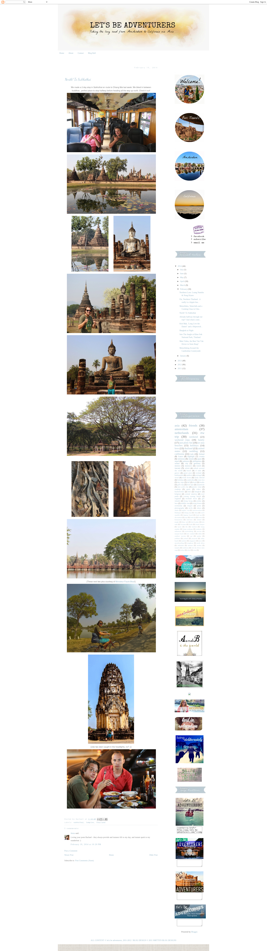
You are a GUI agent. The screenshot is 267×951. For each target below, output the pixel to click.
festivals (193, 517)
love (177, 448)
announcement (197, 510)
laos (176, 503)
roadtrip (178, 489)
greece (177, 473)
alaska (177, 510)
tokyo (199, 508)
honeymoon (178, 519)
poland (186, 538)
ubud (189, 550)
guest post (188, 473)
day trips (180, 482)
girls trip (180, 485)
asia (177, 425)
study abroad (199, 478)
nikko (200, 534)
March (183, 285)
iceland (198, 473)
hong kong (188, 501)
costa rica (200, 480)
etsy (186, 517)
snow (200, 541)
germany (197, 463)
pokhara (177, 538)
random (183, 541)
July (182, 270)
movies (199, 531)
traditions (186, 548)
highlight (191, 456)
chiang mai (187, 513)
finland (201, 454)
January (183, 356)
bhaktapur (178, 513)
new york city (182, 487)
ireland (199, 519)
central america (191, 494)
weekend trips (182, 440)
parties (199, 536)
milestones (178, 531)
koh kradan (195, 522)
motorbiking (189, 531)
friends (193, 425)
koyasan (183, 524)
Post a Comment (70, 851)
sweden (199, 545)
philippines (197, 461)
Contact (81, 53)
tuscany (178, 468)
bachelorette (179, 492)
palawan (186, 461)
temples (90, 823)
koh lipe (190, 485)
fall (188, 482)
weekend (193, 437)
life (187, 527)
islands (191, 459)
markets (189, 475)
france (180, 456)
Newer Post (68, 855)
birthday (180, 480)
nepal (177, 461)
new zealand (191, 534)
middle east (185, 503)
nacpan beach (179, 534)
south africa (200, 543)
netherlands (182, 433)
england (178, 499)
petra (199, 506)
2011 (180, 368)
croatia (201, 456)
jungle (177, 522)
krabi (190, 524)
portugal (198, 475)
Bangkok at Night (186, 330)
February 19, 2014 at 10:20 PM (86, 844)
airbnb (187, 468)
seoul (177, 478)
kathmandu (179, 475)
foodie (202, 482)
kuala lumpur (200, 524)
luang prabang (188, 529)
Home (61, 53)
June (182, 273)
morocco (188, 466)
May (182, 277)
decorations (178, 517)
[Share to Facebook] (106, 819)
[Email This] (98, 819)
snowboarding (179, 543)
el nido (198, 471)
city (186, 463)
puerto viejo (197, 487)
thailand (101, 823)
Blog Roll (92, 53)
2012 (180, 365)
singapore (192, 541)
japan (199, 459)
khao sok (185, 522)
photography (179, 508)
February (184, 289)
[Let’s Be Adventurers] (189, 858)
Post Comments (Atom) (84, 861)
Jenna (73, 833)
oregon (189, 506)
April (182, 281)
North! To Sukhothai (188, 313)
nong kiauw (197, 503)
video (198, 489)
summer (190, 545)
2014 (180, 266)
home (200, 517)
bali (189, 492)
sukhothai (79, 823)
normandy (178, 506)
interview (190, 519)
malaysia (199, 529)
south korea (186, 478)
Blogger (194, 932)
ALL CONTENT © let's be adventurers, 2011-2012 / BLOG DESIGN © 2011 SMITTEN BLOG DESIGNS (133, 940)
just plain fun (185, 442)
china (196, 513)
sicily (191, 508)
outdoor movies (180, 536)
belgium (178, 494)
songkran (190, 543)
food (194, 482)
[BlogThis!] (101, 819)
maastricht (200, 485)
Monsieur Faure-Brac (125, 581)
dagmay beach (188, 515)
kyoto (179, 527)
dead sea (199, 515)
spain (188, 489)
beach (189, 471)
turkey (182, 550)
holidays (194, 445)
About (70, 53)
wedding (193, 451)
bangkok (198, 492)
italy (192, 454)
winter (177, 463)
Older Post (153, 855)
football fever (191, 499)
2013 (180, 361)
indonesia (181, 459)
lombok (194, 527)
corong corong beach (192, 496)
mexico (177, 466)
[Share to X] (103, 819)
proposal (194, 538)
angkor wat (185, 510)
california (179, 454)
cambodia (190, 480)
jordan (198, 501)
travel (198, 466)
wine (194, 550)
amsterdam (181, 429)
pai (191, 536)
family (201, 440)
